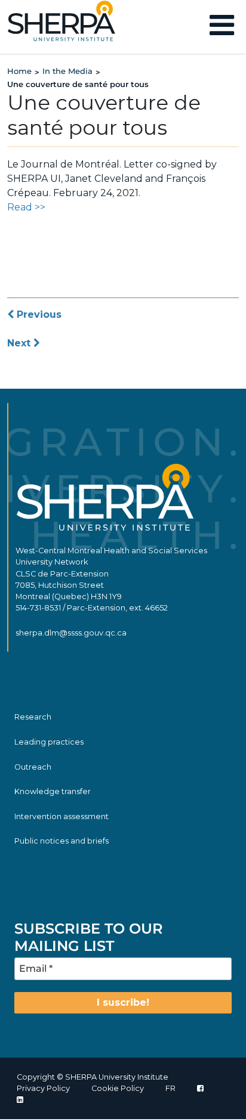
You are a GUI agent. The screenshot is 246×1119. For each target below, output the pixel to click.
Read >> (26, 207)
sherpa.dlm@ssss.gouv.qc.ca (71, 632)
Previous (37, 314)
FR (170, 1088)
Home (19, 71)
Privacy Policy (43, 1088)
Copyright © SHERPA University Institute (92, 1076)
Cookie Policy (117, 1088)
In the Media (67, 71)
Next (20, 343)
